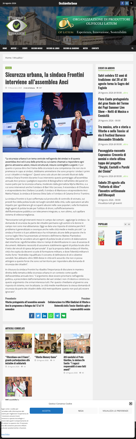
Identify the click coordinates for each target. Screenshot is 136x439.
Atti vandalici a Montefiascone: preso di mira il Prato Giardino (18, 387)
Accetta (46, 410)
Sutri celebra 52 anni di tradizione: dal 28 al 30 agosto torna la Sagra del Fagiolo (113, 81)
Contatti (95, 48)
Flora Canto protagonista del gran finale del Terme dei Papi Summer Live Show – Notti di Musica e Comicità (113, 107)
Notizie (13, 48)
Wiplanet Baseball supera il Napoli (101, 238)
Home (5, 48)
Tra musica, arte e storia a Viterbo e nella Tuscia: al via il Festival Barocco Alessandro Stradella (114, 133)
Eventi (24, 48)
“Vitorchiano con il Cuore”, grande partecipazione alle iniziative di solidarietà (18, 344)
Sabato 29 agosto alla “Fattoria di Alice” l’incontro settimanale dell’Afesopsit (111, 188)
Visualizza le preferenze (115, 410)
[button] (130, 403)
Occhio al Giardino (71, 48)
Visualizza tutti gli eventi (110, 203)
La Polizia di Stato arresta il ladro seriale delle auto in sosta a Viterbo (119, 238)
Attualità (11, 350)
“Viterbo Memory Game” (48, 344)
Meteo (85, 48)
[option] (105, 239)
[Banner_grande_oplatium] (94, 25)
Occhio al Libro (52, 48)
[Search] (132, 48)
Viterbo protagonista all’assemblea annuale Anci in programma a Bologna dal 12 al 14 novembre (25, 304)
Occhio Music (36, 48)
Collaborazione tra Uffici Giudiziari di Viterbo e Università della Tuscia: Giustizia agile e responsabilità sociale (69, 304)
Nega (81, 410)
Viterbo (8, 68)
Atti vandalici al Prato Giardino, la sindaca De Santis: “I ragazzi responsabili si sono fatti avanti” (77, 344)
